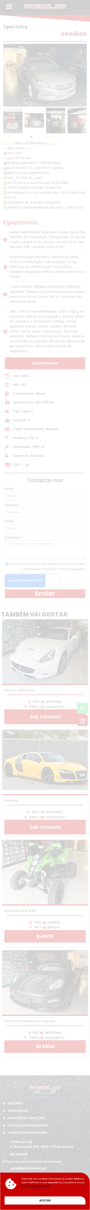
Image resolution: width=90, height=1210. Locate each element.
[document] (45, 605)
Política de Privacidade (36, 1186)
